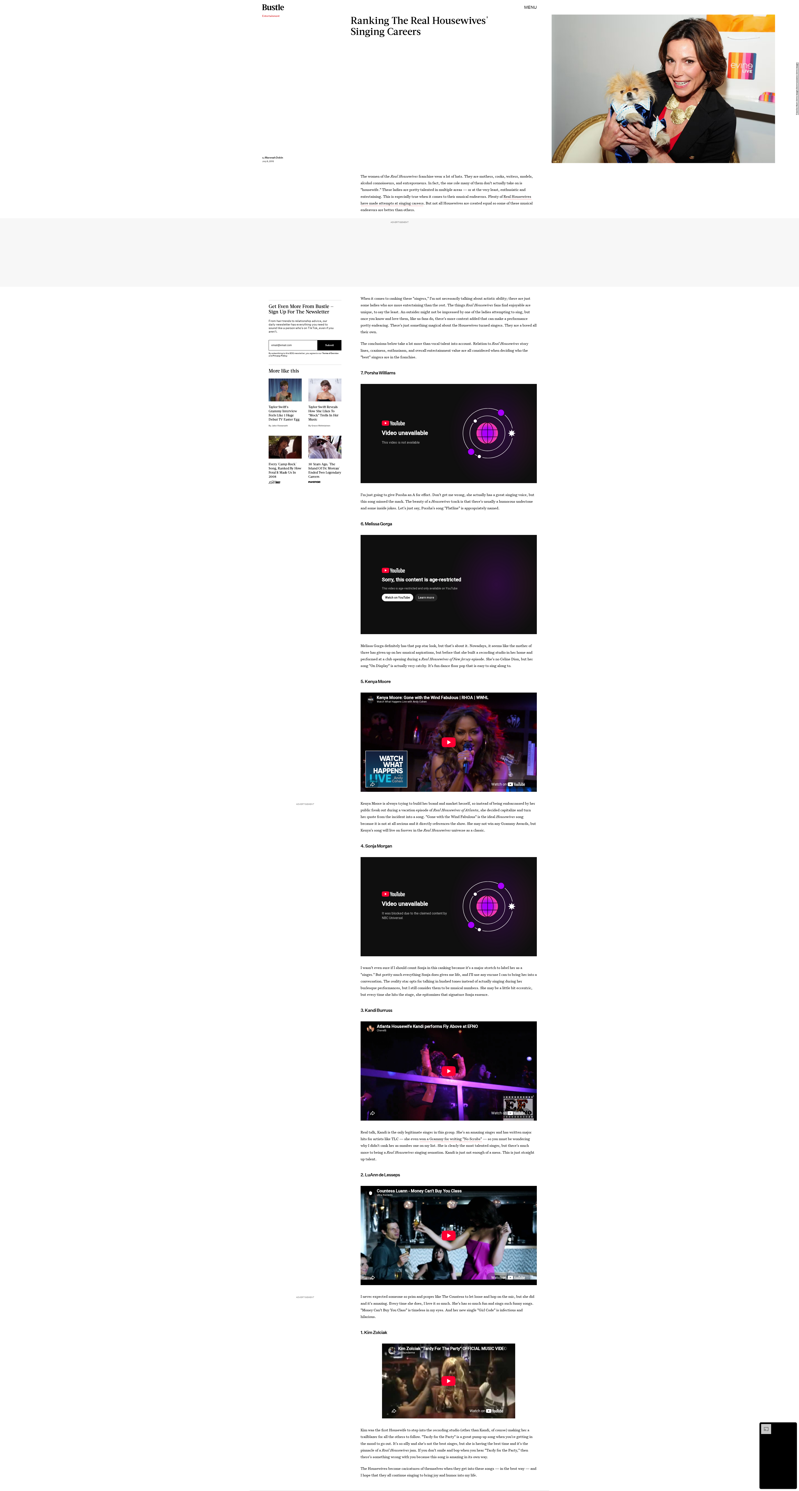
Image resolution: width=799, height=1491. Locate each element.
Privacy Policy (280, 355)
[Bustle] (273, 7)
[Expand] (764, 1426)
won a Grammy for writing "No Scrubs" (450, 1138)
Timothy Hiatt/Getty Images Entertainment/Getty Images (796, 89)
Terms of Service (330, 353)
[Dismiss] (792, 1426)
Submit (329, 345)
